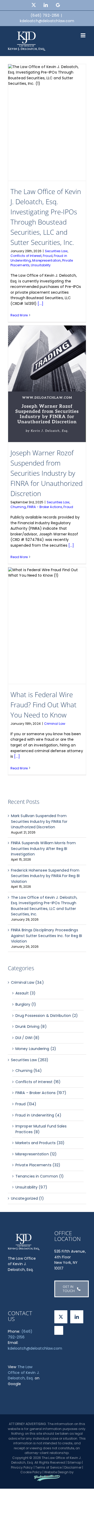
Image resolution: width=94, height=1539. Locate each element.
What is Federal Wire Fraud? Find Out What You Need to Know (43, 705)
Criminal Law (54, 723)
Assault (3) (25, 993)
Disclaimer (72, 1467)
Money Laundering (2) (35, 1048)
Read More (19, 315)
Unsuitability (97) (31, 1187)
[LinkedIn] (76, 1316)
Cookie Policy (31, 1472)
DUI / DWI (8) (27, 1037)
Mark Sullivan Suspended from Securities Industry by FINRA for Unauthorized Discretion (39, 821)
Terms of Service (48, 1467)
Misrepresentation (46, 260)
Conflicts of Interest (26, 256)
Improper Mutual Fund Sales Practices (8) (41, 1129)
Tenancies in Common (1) (39, 1176)
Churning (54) (28, 1070)
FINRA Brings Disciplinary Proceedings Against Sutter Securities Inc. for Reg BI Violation (46, 935)
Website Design (56, 1472)
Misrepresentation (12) (36, 1154)
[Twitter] (60, 1316)
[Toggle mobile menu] (83, 35)
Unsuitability (41, 265)
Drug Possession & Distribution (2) (46, 1015)
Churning (18, 507)
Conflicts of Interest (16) (38, 1081)
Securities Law (56, 251)
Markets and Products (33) (40, 1142)
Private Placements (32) (37, 1165)
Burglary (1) (25, 1004)
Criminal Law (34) (27, 982)
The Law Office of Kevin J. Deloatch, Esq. (23, 1372)
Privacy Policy (22, 1467)
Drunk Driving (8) (31, 1026)
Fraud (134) (25, 1104)
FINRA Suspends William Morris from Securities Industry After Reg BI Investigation (43, 848)
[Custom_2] (58, 1330)
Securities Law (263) (29, 1060)
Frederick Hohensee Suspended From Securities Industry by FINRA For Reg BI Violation (45, 876)
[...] (40, 303)
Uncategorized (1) (27, 1198)
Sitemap (74, 1462)
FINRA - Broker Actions (44, 507)
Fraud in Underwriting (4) (38, 1115)
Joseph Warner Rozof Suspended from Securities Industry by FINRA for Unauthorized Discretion (46, 473)
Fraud (47, 256)
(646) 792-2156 (20, 1334)
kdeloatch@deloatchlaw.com (47, 20)
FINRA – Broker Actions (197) (40, 1092)
